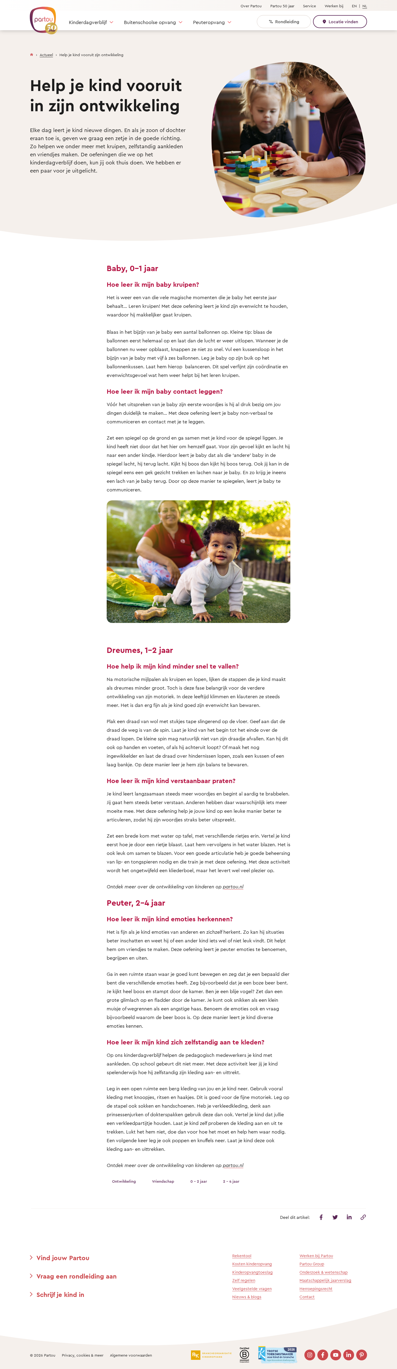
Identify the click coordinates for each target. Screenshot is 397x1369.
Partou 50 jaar (282, 6)
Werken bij (334, 6)
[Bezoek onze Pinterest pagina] (361, 1355)
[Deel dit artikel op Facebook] (321, 1217)
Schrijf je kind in (60, 1294)
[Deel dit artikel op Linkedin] (349, 1217)
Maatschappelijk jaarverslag (325, 1280)
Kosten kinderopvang (252, 1263)
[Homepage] (31, 53)
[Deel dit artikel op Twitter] (335, 1217)
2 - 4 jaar (231, 1181)
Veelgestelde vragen (252, 1288)
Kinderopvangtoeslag (252, 1272)
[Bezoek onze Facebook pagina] (322, 1355)
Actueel (46, 54)
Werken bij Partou (316, 1255)
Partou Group (312, 1263)
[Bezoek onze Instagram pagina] (309, 1355)
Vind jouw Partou (62, 1258)
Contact (307, 1296)
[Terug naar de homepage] (41, 17)
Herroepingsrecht (316, 1288)
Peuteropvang (209, 22)
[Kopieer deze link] (363, 1217)
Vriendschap (163, 1181)
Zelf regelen (243, 1280)
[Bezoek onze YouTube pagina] (335, 1355)
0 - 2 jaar (198, 1181)
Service (309, 6)
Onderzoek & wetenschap (324, 1272)
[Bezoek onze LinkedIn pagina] (348, 1355)
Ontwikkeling (124, 1181)
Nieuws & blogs (246, 1296)
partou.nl (233, 886)
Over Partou (251, 6)
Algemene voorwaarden (131, 1355)
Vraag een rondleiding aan (76, 1276)
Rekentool (241, 1255)
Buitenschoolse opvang (150, 22)
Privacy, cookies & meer (82, 1355)
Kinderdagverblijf (88, 22)
